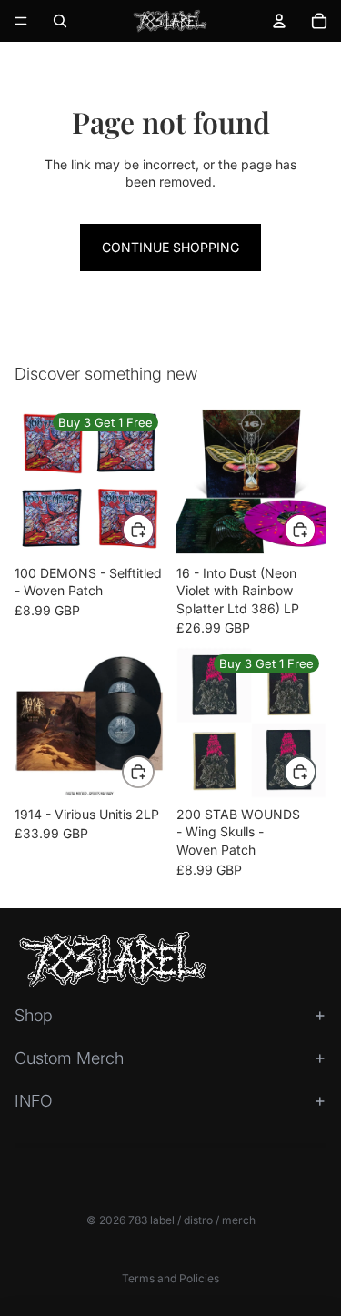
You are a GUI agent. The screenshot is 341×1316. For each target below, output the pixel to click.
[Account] (279, 21)
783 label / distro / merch (192, 1220)
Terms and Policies (170, 1278)
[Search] (60, 21)
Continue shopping (170, 247)
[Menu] (21, 21)
